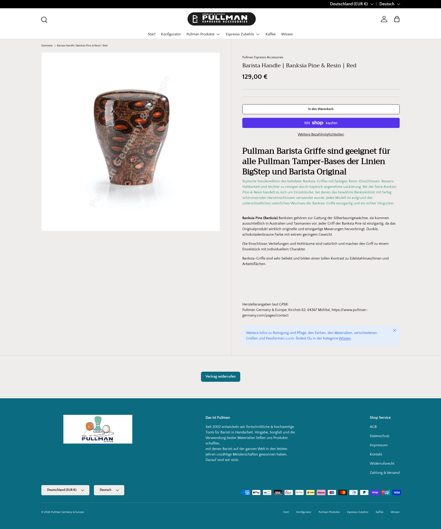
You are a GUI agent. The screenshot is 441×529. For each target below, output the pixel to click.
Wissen (287, 34)
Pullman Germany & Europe (67, 512)
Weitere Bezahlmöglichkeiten (321, 134)
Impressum (379, 445)
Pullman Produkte (201, 34)
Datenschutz (380, 436)
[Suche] (44, 19)
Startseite (47, 45)
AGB (373, 427)
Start (151, 34)
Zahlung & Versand (385, 473)
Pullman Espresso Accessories (262, 57)
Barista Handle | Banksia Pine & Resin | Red (82, 45)
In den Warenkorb (321, 109)
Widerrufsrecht (382, 463)
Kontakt (376, 454)
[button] (397, 19)
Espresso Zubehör (240, 34)
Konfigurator (171, 34)
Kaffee (271, 34)
